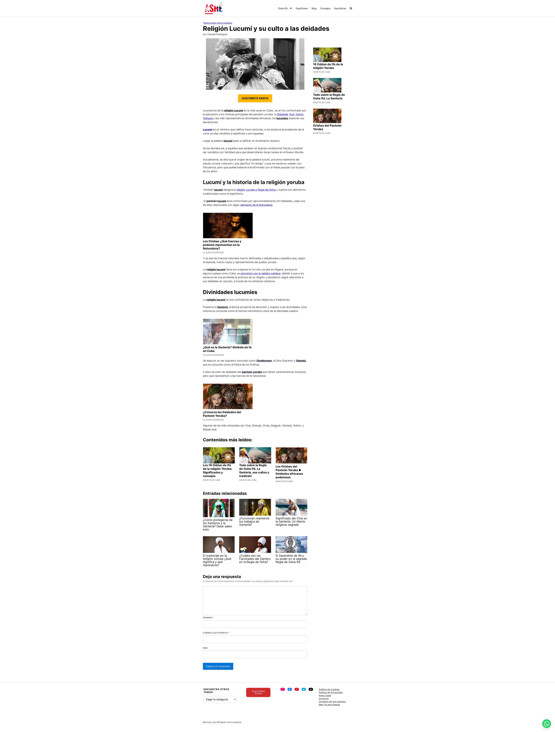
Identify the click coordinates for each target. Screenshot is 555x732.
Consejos (325, 8)
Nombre (208, 617)
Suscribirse (340, 8)
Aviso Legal (325, 695)
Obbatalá (282, 114)
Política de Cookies (329, 689)
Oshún (300, 114)
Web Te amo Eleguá (329, 704)
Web (205, 648)
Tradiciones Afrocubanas (217, 23)
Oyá (291, 114)
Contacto (324, 698)
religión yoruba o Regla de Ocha (255, 189)
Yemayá (208, 118)
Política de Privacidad (331, 692)
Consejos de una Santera (332, 701)
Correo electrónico (216, 633)
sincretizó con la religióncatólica (260, 273)
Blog (314, 8)
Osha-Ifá (282, 8)
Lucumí (207, 129)
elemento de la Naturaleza (256, 204)
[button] (546, 723)
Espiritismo (302, 8)
